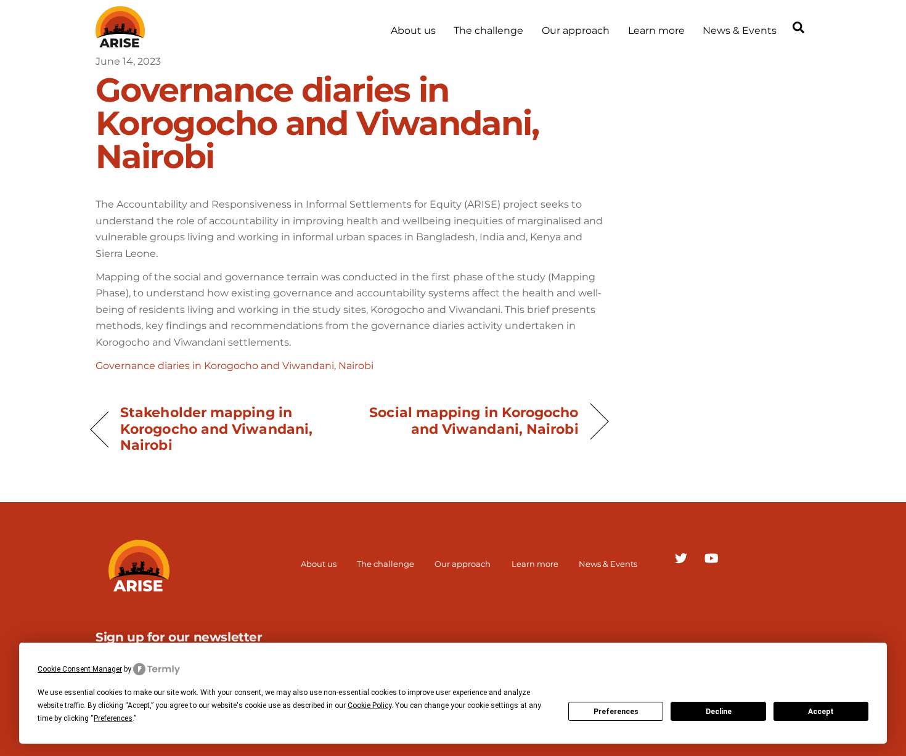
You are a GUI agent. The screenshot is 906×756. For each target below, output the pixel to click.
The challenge (488, 30)
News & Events (740, 30)
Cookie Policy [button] (369, 705)
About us (413, 30)
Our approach (576, 30)
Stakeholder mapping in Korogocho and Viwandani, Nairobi (216, 428)
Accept (821, 711)
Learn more (656, 30)
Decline (719, 711)
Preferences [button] (113, 718)
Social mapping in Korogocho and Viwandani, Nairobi (472, 420)
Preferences (616, 711)
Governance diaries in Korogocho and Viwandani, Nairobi (234, 366)
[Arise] (120, 41)
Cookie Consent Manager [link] (80, 669)
